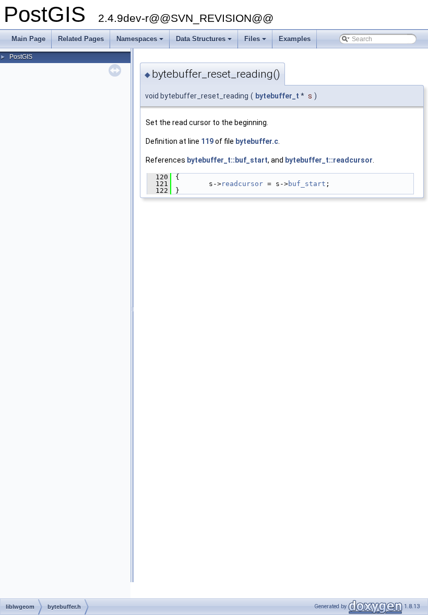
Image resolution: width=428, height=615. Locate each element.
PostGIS (20, 56)
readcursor (242, 184)
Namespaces (140, 41)
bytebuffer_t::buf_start (227, 160)
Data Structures (204, 41)
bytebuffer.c (256, 141)
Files (256, 41)
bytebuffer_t (277, 96)
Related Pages (81, 39)
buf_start (307, 184)
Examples (295, 39)
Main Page (28, 39)
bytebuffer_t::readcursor (329, 160)
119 (207, 141)
